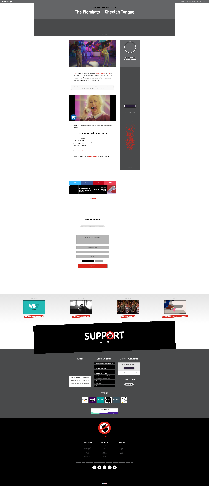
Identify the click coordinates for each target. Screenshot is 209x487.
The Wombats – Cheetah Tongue (104, 12)
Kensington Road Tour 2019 (130, 131)
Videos (104, 456)
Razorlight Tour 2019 (130, 130)
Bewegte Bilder (104, 449)
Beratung (115, 462)
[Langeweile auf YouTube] (109, 467)
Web (121, 456)
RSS (132, 462)
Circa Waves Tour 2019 (130, 136)
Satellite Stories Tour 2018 (130, 127)
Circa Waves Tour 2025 (130, 149)
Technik (121, 453)
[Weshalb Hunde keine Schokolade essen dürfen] (175, 309)
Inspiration (104, 443)
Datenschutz (122, 462)
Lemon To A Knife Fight (100, 73)
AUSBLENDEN (105, 34)
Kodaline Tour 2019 (130, 134)
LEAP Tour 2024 (130, 146)
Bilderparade (87, 445)
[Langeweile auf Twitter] (99, 467)
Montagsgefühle (87, 448)
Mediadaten (102, 462)
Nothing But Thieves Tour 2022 (130, 142)
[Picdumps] (116, 399)
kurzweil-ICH (104, 453)
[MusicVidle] (100, 399)
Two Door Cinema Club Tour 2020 (130, 140)
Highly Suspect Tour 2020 (130, 141)
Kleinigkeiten (87, 449)
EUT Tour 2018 (130, 129)
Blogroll (78, 462)
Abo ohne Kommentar (99, 261)
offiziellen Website (92, 156)
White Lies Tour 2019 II (130, 139)
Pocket (110, 182)
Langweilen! (129, 384)
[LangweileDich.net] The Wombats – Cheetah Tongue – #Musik (94, 226)
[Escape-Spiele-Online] (124, 399)
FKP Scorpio (80, 151)
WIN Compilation (87, 456)
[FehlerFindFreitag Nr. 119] (128, 309)
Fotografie (104, 452)
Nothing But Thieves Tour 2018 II (130, 128)
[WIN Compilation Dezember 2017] (34, 309)
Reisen (122, 449)
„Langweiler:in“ (125, 365)
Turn (109, 73)
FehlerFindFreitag (87, 447)
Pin (98, 182)
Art (104, 448)
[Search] (207, 1)
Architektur (104, 447)
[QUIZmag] (108, 399)
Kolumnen (122, 447)
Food (122, 445)
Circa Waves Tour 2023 (130, 145)
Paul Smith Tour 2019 (130, 137)
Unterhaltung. (184, 1)
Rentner (133, 59)
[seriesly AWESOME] (92, 399)
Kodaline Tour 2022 (130, 143)
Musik (125, 57)
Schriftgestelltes (104, 454)
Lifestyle (122, 443)
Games (87, 453)
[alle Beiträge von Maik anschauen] (130, 47)
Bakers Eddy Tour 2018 (130, 126)
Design (104, 451)
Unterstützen (90, 462)
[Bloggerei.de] (104, 483)
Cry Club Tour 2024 (130, 148)
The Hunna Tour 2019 (130, 133)
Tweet (75, 182)
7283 (106, 437)
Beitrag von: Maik (130, 55)
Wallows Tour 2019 (130, 138)
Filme (87, 451)
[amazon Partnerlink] (85, 399)
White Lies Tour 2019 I (130, 132)
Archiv (83, 462)
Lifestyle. (198, 1)
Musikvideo (127, 59)
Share (86, 182)
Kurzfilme (87, 452)
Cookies (128, 462)
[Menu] (204, 1)
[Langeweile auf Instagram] (104, 467)
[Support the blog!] (104, 337)
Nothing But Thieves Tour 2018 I (130, 125)
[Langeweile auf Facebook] (94, 467)
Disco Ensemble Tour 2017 (130, 124)
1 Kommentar (130, 63)
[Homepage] (8, 1)
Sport (129, 57)
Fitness (134, 57)
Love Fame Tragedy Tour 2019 (130, 135)
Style (122, 452)
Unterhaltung (87, 443)
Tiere (122, 454)
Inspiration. (192, 1)
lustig (87, 454)
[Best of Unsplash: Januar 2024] (81, 309)
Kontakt (96, 462)
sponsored (109, 462)
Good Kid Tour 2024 (130, 147)
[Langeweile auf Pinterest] (114, 467)
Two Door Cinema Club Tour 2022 (130, 144)
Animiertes (104, 445)
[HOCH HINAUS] (104, 476)
